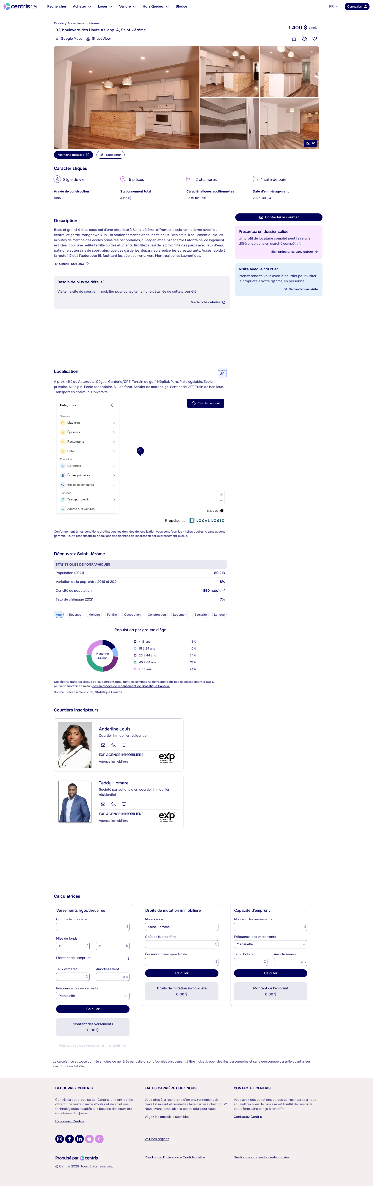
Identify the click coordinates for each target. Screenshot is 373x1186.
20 (313, 143)
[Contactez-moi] (103, 745)
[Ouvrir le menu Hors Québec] (167, 6)
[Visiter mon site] (124, 745)
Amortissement (107, 969)
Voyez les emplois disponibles (167, 1117)
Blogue (181, 6)
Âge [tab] (59, 615)
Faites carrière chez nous (171, 1088)
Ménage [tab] (94, 615)
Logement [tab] (180, 615)
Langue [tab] (219, 615)
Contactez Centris (252, 1088)
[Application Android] (99, 1139)
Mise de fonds (66, 938)
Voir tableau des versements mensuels (90, 1045)
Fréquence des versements (77, 988)
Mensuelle (67, 996)
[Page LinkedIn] (79, 1139)
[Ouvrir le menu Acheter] (89, 6)
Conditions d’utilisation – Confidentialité (175, 1157)
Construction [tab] (157, 615)
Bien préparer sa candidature (292, 252)
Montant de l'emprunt (73, 958)
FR (331, 6)
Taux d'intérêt (66, 969)
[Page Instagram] (59, 1139)
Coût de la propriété (71, 919)
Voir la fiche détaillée (205, 302)
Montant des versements (253, 919)
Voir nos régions (157, 1139)
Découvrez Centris (74, 1088)
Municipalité (154, 919)
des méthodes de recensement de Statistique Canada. (131, 686)
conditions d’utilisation (100, 531)
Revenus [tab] (75, 615)
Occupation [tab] (132, 615)
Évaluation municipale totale (166, 954)
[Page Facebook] (69, 1139)
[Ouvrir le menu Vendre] (134, 6)
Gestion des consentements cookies (261, 1157)
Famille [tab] (112, 615)
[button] (126, 97)
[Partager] (294, 38)
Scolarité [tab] (200, 615)
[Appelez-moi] (113, 745)
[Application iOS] (89, 1139)
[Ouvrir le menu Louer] (110, 6)
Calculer (93, 1009)
